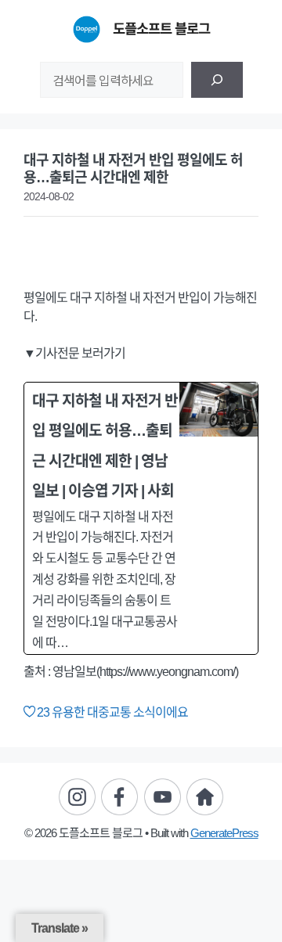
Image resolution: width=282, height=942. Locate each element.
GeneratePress (224, 833)
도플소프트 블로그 (161, 29)
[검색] (217, 80)
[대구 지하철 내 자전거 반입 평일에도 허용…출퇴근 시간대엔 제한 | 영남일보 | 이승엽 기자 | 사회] (141, 518)
